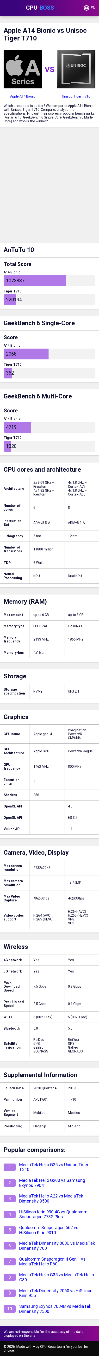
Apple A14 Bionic (23, 96)
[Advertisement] (49, 186)
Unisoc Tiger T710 (76, 96)
